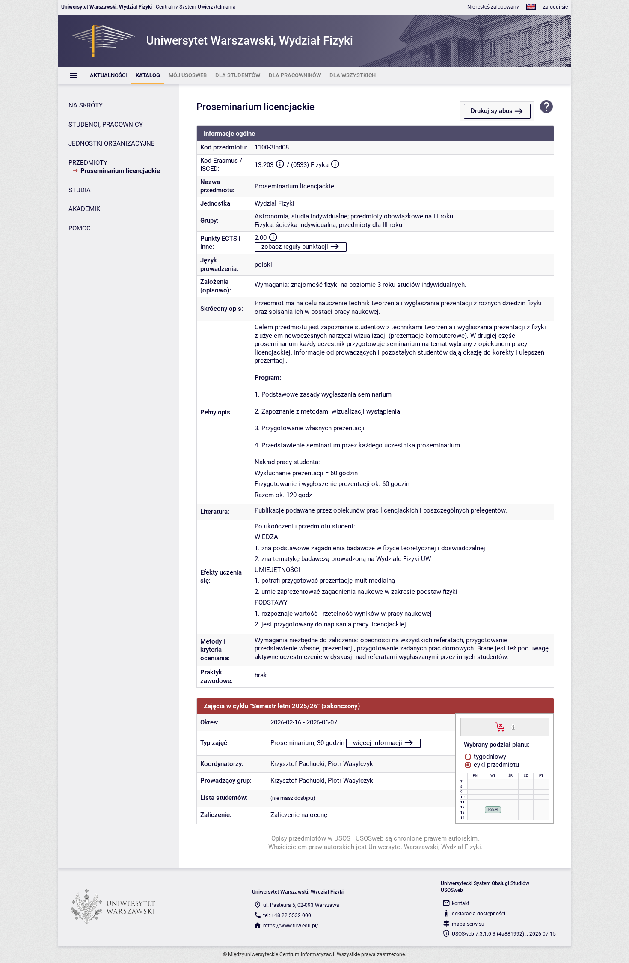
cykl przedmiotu (495, 765)
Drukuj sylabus (492, 111)
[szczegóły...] (513, 726)
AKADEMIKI (85, 209)
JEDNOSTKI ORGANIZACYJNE (111, 143)
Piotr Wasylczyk (350, 764)
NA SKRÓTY (85, 105)
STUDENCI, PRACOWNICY (105, 124)
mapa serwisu (468, 924)
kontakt (460, 903)
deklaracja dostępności (478, 914)
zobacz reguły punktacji (294, 246)
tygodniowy (489, 756)
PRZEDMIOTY (87, 163)
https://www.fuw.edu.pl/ (290, 926)
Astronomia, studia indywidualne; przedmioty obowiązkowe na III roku (354, 216)
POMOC (79, 228)
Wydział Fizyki (274, 203)
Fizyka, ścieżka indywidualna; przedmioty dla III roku (328, 225)
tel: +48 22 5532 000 (287, 915)
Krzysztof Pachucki (297, 764)
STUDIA (79, 190)
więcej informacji (377, 743)
